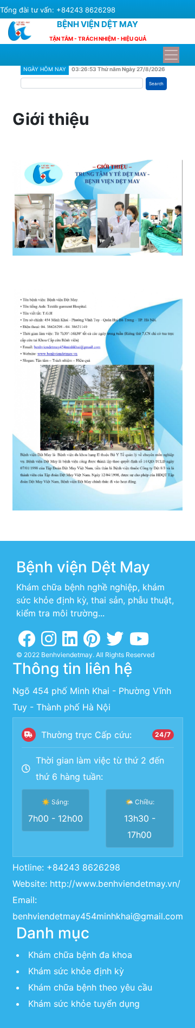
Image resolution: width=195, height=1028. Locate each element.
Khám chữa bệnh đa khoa (80, 954)
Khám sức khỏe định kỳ (76, 971)
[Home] (24, 31)
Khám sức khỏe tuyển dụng (84, 1003)
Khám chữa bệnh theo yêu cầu (90, 987)
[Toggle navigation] (171, 55)
